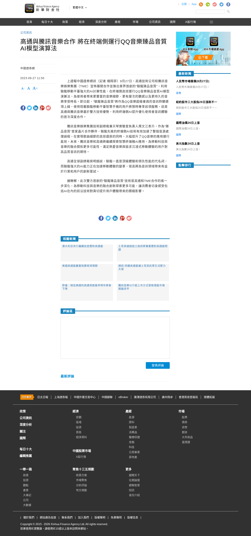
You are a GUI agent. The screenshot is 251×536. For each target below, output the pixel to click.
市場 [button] (135, 21)
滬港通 (186, 442)
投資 (78, 427)
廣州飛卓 (167, 397)
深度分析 (101, 21)
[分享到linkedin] (35, 107)
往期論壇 (134, 480)
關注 (23, 431)
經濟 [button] (82, 21)
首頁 (29, 21)
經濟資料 (81, 437)
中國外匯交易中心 (85, 397)
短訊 (131, 490)
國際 (173, 21)
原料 (131, 422)
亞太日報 (42, 397)
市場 (181, 411)
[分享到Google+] (42, 107)
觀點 (26, 485)
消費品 (133, 432)
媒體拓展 (209, 397)
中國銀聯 (107, 397)
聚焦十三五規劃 (83, 469)
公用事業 (134, 452)
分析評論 (81, 485)
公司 (26, 500)
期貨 (184, 432)
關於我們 (28, 517)
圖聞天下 (134, 475)
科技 (131, 447)
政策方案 (81, 475)
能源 (131, 417)
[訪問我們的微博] (214, 4)
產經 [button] (118, 21)
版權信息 (132, 517)
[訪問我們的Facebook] (228, 4)
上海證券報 (61, 397)
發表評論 (158, 365)
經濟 (76, 411)
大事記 (27, 495)
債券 (184, 422)
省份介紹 (134, 495)
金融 (131, 442)
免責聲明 (116, 517)
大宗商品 (187, 437)
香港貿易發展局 (188, 397)
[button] (211, 22)
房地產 (133, 457)
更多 (129, 469)
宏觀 (78, 417)
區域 (78, 422)
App (194, 4)
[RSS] (200, 4)
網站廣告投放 (48, 517)
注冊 (184, 4)
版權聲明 (99, 517)
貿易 (78, 432)
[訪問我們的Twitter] (221, 4)
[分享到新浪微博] (48, 107)
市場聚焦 (81, 480)
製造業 (133, 427)
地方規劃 (81, 490)
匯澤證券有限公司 (145, 397)
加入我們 (83, 517)
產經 (129, 411)
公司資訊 (155, 21)
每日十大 (47, 21)
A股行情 (190, 21)
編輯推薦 (29, 29)
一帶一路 (26, 469)
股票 (184, 417)
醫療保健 (134, 437)
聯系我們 (67, 517)
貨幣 (184, 427)
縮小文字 (167, 205)
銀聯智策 (134, 485)
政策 (65, 21)
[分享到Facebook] (23, 107)
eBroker (123, 397)
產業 (26, 490)
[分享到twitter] (29, 107)
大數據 (27, 505)
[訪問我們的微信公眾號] (207, 4)
